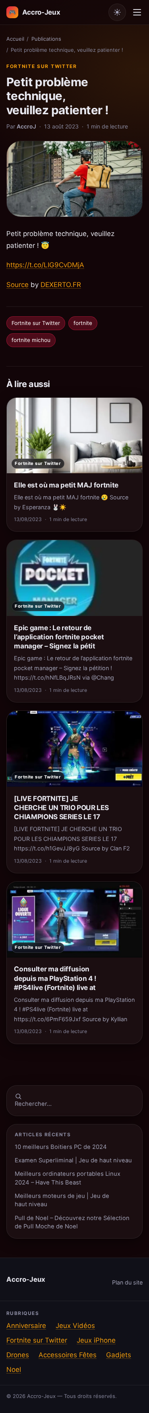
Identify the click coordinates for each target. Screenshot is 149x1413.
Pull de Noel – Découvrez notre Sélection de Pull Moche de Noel (72, 1222)
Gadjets (118, 1355)
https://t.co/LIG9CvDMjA (45, 265)
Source (17, 285)
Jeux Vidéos (75, 1326)
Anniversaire (26, 1326)
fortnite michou (31, 340)
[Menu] (137, 12)
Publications (46, 39)
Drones (17, 1355)
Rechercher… (33, 1103)
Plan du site (127, 1282)
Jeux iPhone (96, 1340)
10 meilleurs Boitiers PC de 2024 (61, 1146)
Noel (13, 1369)
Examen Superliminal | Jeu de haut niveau (73, 1160)
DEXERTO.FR (61, 285)
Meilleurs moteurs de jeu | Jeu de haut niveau (62, 1200)
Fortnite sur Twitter (41, 66)
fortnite (83, 323)
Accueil (15, 39)
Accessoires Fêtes (68, 1355)
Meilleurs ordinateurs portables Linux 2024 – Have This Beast (67, 1178)
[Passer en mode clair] (117, 12)
